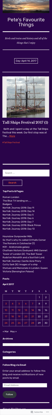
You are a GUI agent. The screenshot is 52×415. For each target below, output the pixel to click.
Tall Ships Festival (12, 142)
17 (6, 316)
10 (6, 310)
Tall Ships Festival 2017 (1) (25, 122)
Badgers (7, 204)
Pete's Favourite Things (26, 22)
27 (25, 323)
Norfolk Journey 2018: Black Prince (22, 225)
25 (12, 323)
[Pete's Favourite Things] (26, 6)
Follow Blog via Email (14, 365)
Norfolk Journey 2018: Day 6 (18, 218)
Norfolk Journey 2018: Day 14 (19, 211)
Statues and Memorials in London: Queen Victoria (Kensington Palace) (25, 270)
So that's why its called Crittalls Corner (24, 240)
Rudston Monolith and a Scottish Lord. (24, 257)
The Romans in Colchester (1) (19, 243)
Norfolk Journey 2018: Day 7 (18, 221)
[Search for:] (26, 173)
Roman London (11, 197)
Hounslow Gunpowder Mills (17, 236)
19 (19, 316)
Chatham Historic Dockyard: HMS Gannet (25, 250)
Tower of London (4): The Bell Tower (22, 254)
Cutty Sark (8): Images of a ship (20, 264)
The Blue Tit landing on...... (17, 200)
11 (13, 310)
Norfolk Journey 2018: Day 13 (19, 228)
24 (6, 323)
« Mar (6, 331)
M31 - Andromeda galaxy (16, 247)
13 (26, 310)
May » (13, 331)
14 (32, 310)
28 (32, 323)
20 (25, 316)
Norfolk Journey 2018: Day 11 (18, 207)
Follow (9, 394)
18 (12, 316)
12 (19, 310)
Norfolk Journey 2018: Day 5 (18, 214)
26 (19, 323)
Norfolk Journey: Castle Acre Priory (22, 261)
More (12, 136)
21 (32, 316)
